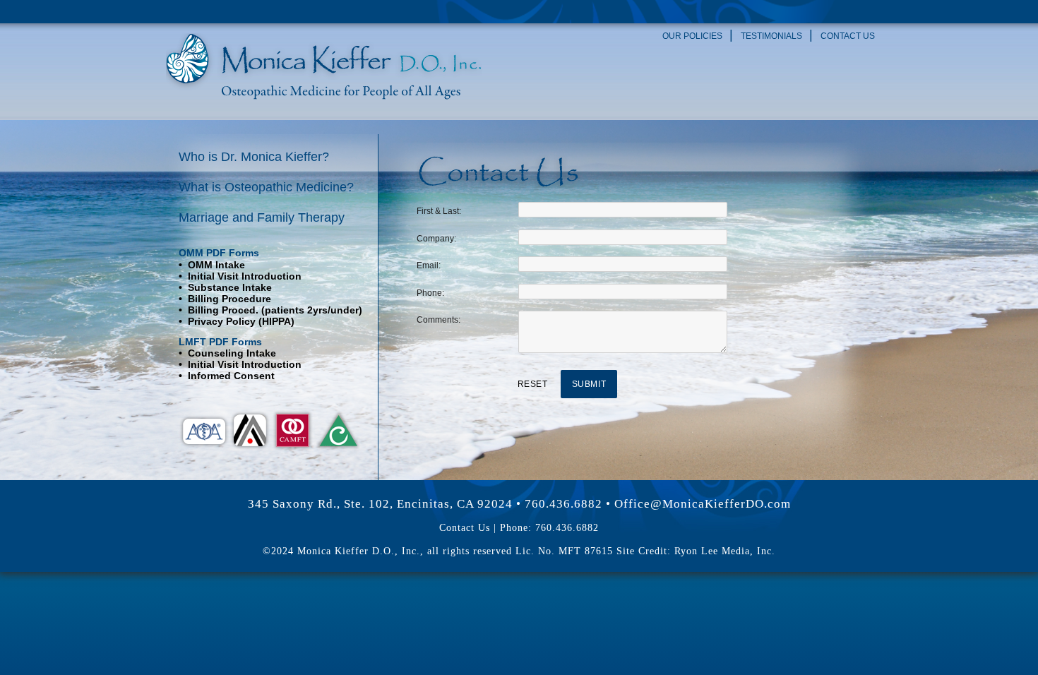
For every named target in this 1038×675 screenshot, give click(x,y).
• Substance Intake (225, 287)
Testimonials (771, 36)
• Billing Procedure (225, 298)
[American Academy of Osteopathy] (293, 429)
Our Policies (692, 36)
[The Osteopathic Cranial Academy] (249, 429)
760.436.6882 (563, 503)
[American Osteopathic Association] (204, 429)
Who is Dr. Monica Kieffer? (254, 157)
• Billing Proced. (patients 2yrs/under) (270, 310)
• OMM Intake (212, 264)
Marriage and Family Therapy (262, 217)
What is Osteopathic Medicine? (266, 187)
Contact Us (848, 36)
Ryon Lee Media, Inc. (724, 551)
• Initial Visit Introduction (240, 276)
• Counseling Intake (227, 353)
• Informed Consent (227, 375)
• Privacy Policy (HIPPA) (236, 321)
